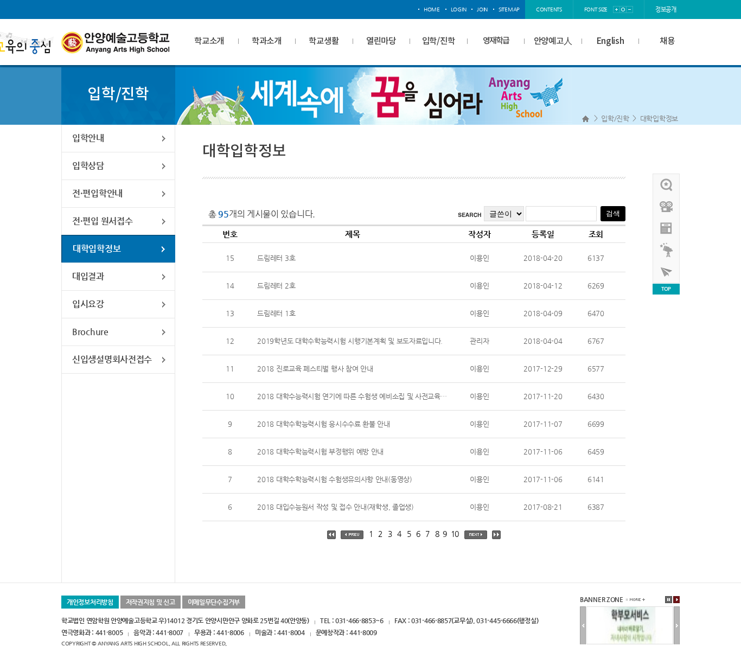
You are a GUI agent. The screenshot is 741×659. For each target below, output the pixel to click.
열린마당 (381, 41)
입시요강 (88, 304)
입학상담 (88, 166)
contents (549, 9)
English (610, 41)
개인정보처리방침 (90, 602)
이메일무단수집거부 (214, 602)
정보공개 (665, 9)
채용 (667, 41)
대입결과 (88, 276)
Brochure (90, 332)
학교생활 (323, 41)
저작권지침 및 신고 (150, 602)
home (432, 9)
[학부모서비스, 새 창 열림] (630, 611)
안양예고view (666, 228)
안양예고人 (553, 41)
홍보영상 (666, 206)
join (482, 9)
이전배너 (582, 626)
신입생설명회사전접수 (112, 359)
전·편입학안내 (97, 193)
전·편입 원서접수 (102, 221)
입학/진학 (438, 41)
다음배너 (676, 626)
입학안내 (88, 138)
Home (585, 119)
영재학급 (496, 41)
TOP (666, 289)
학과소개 (267, 41)
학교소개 (209, 41)
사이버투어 (666, 272)
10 (455, 533)
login (459, 9)
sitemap (509, 9)
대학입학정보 (659, 118)
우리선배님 (666, 185)
